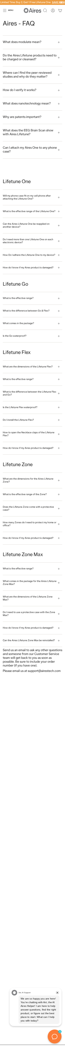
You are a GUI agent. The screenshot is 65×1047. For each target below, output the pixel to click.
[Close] (61, 2)
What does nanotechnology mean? (27, 103)
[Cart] (60, 10)
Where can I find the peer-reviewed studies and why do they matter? (27, 74)
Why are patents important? (22, 117)
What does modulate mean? (22, 42)
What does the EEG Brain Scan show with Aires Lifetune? (28, 132)
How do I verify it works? (19, 90)
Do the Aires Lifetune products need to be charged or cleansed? (30, 57)
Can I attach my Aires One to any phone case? (30, 149)
